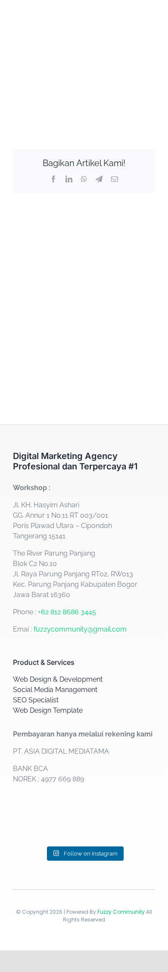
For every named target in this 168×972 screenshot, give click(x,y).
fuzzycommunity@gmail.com (80, 629)
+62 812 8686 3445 (67, 612)
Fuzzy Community (121, 911)
